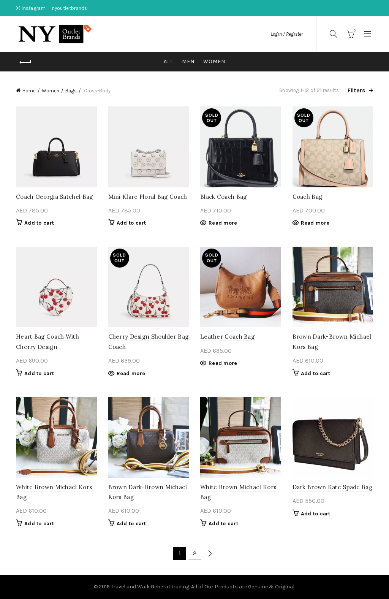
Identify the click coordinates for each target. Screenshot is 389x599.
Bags (71, 90)
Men (188, 61)
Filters (356, 90)
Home (29, 90)
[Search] (333, 34)
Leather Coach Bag (227, 336)
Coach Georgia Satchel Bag (54, 196)
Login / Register (287, 34)
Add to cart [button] (39, 223)
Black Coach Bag (223, 196)
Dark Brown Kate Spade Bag (333, 487)
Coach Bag (308, 196)
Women (214, 61)
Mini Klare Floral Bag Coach (147, 196)
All (168, 61)
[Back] (25, 62)
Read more (223, 223)
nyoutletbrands (69, 8)
